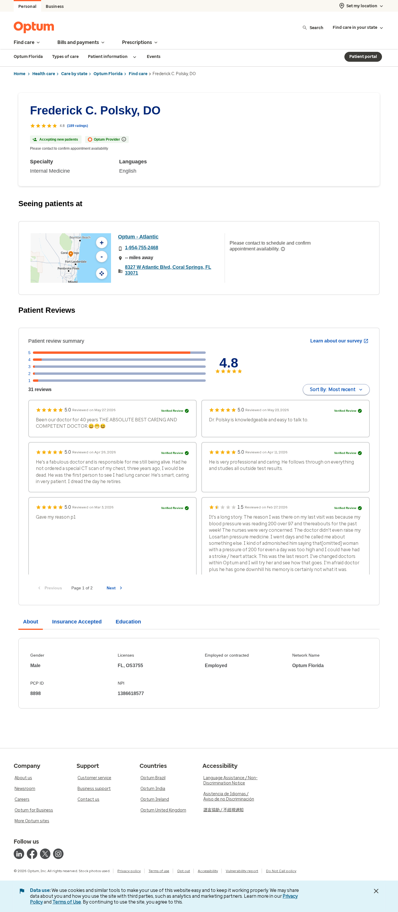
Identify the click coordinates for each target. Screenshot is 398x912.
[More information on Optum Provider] (123, 139)
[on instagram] (58, 854)
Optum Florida (108, 73)
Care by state (74, 73)
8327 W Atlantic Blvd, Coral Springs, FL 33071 (168, 270)
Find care (138, 73)
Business (55, 6)
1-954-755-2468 (141, 247)
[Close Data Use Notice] (376, 891)
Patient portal (363, 56)
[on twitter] (45, 854)
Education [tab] (128, 622)
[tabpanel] (199, 673)
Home (19, 73)
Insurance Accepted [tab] (77, 622)
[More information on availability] (283, 249)
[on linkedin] (19, 854)
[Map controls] (102, 273)
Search (316, 27)
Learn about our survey (336, 340)
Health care (43, 73)
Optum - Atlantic (138, 237)
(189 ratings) (77, 126)
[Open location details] (71, 254)
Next (111, 588)
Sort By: (332, 389)
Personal (27, 6)
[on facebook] (32, 854)
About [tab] (30, 622)
